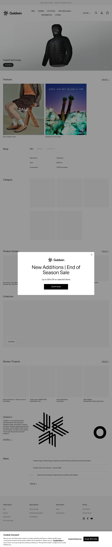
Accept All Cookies (91, 539)
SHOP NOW (56, 287)
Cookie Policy (57, 540)
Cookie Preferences (74, 539)
